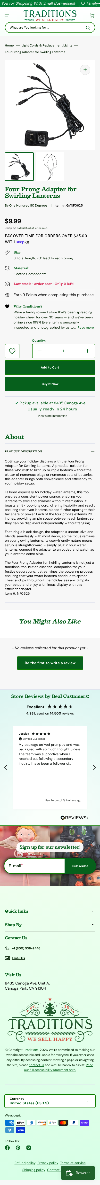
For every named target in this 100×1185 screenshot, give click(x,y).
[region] (50, 767)
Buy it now (50, 384)
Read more (86, 327)
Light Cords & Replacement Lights (47, 45)
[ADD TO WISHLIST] (12, 351)
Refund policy (25, 1163)
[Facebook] (7, 1147)
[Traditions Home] (49, 15)
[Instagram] (28, 1147)
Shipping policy (33, 1170)
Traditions (31, 1050)
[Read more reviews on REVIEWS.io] (75, 818)
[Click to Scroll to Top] (91, 1157)
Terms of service (73, 1163)
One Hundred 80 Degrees (28, 205)
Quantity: (39, 341)
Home (9, 45)
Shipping (10, 228)
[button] (6, 15)
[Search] (89, 27)
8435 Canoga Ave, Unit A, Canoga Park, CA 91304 (27, 986)
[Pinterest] (18, 1147)
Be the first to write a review (50, 663)
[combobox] (50, 27)
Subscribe (80, 866)
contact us (36, 1065)
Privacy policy (47, 1163)
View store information (52, 416)
